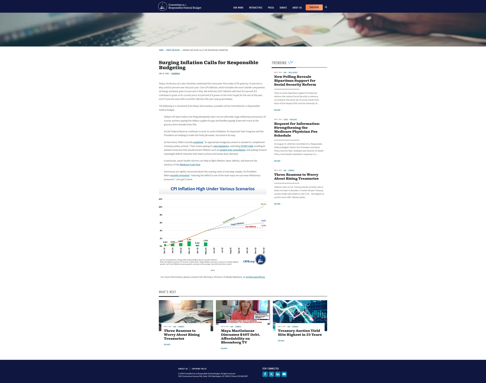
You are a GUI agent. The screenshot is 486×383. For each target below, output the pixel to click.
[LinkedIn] (277, 374)
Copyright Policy (199, 369)
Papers (286, 119)
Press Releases (173, 50)
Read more (277, 110)
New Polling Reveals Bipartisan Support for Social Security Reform (295, 81)
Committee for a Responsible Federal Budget (179, 6)
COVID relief (247, 146)
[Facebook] (265, 374)
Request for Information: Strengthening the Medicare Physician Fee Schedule (297, 130)
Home (161, 50)
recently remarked (179, 175)
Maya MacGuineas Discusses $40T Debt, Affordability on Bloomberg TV (240, 337)
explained (198, 142)
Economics (175, 73)
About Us (297, 7)
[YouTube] (284, 374)
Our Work (238, 7)
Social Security (293, 72)
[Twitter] (271, 374)
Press (271, 7)
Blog (285, 72)
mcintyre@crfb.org (255, 277)
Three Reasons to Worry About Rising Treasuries (296, 177)
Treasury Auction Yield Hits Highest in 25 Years (300, 333)
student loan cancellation (232, 149)
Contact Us (183, 369)
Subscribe (314, 7)
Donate (283, 7)
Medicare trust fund (190, 164)
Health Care (293, 119)
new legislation (221, 146)
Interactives (255, 7)
